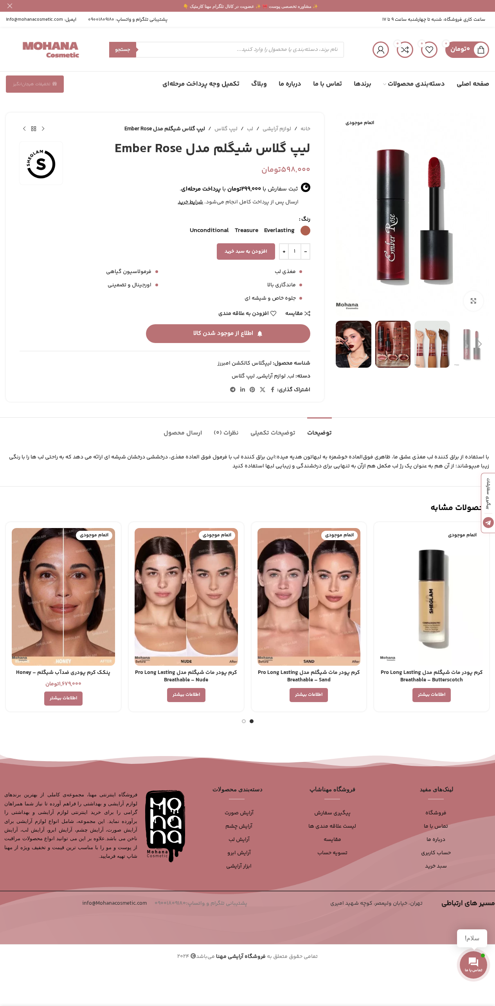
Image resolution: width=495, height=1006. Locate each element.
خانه (305, 129)
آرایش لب (239, 839)
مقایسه (332, 839)
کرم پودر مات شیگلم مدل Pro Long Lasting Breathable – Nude (186, 676)
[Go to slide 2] (244, 721)
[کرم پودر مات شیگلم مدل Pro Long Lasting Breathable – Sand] (309, 597)
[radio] (305, 230)
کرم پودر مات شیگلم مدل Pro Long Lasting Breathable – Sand (309, 676)
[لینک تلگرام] (233, 390)
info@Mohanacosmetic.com (114, 903)
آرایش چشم (238, 826)
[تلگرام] (488, 522)
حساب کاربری (436, 853)
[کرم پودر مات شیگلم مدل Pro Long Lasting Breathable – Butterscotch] (431, 597)
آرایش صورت (239, 813)
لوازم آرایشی (277, 129)
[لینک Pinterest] (252, 390)
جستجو (122, 50)
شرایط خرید (190, 202)
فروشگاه (435, 813)
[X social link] (262, 390)
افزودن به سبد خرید (246, 251)
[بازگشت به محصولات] (33, 129)
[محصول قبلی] (43, 129)
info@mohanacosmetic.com (34, 19)
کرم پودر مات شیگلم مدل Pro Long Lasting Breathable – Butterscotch (432, 676)
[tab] (319, 429)
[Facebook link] (272, 390)
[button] (479, 344)
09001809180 (101, 19)
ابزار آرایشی (239, 866)
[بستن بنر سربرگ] (10, 6)
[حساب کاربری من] (381, 49)
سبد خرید (436, 866)
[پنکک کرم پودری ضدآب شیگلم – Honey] (63, 597)
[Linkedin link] (242, 390)
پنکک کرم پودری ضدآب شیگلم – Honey (63, 672)
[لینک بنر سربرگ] (247, 6)
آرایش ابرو (239, 853)
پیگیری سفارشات (488, 493)
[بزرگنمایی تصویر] (473, 301)
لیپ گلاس (226, 129)
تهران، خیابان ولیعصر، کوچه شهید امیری (376, 903)
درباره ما (436, 839)
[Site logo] (51, 49)
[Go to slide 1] (252, 721)
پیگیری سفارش (332, 813)
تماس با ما (436, 826)
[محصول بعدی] (24, 129)
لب (250, 129)
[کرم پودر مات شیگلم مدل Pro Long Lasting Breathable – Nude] (186, 597)
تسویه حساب (332, 853)
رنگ (305, 219)
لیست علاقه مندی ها (332, 826)
